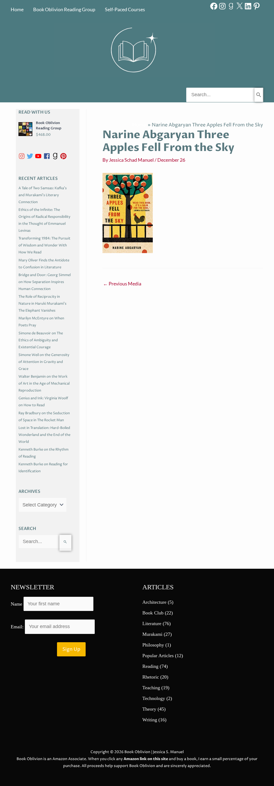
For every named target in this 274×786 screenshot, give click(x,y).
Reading (150, 666)
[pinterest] (64, 156)
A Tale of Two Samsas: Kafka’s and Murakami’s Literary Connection (42, 195)
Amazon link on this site (146, 758)
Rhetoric (150, 677)
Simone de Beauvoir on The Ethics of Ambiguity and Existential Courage (40, 340)
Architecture (154, 602)
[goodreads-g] (56, 156)
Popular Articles (158, 655)
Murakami (152, 634)
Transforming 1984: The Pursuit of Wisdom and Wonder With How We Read (44, 245)
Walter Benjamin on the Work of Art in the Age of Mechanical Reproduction (44, 383)
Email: (18, 626)
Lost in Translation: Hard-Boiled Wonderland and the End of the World (44, 434)
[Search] (258, 95)
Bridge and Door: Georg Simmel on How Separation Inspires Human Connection (44, 282)
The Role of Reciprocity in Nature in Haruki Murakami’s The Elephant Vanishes (42, 303)
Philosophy (153, 645)
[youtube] (39, 156)
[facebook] (48, 156)
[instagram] (22, 156)
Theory (149, 709)
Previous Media (122, 283)
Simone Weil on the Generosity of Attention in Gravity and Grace (43, 362)
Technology (153, 698)
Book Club (152, 612)
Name (16, 603)
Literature (151, 623)
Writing (149, 719)
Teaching (151, 687)
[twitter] (31, 156)
